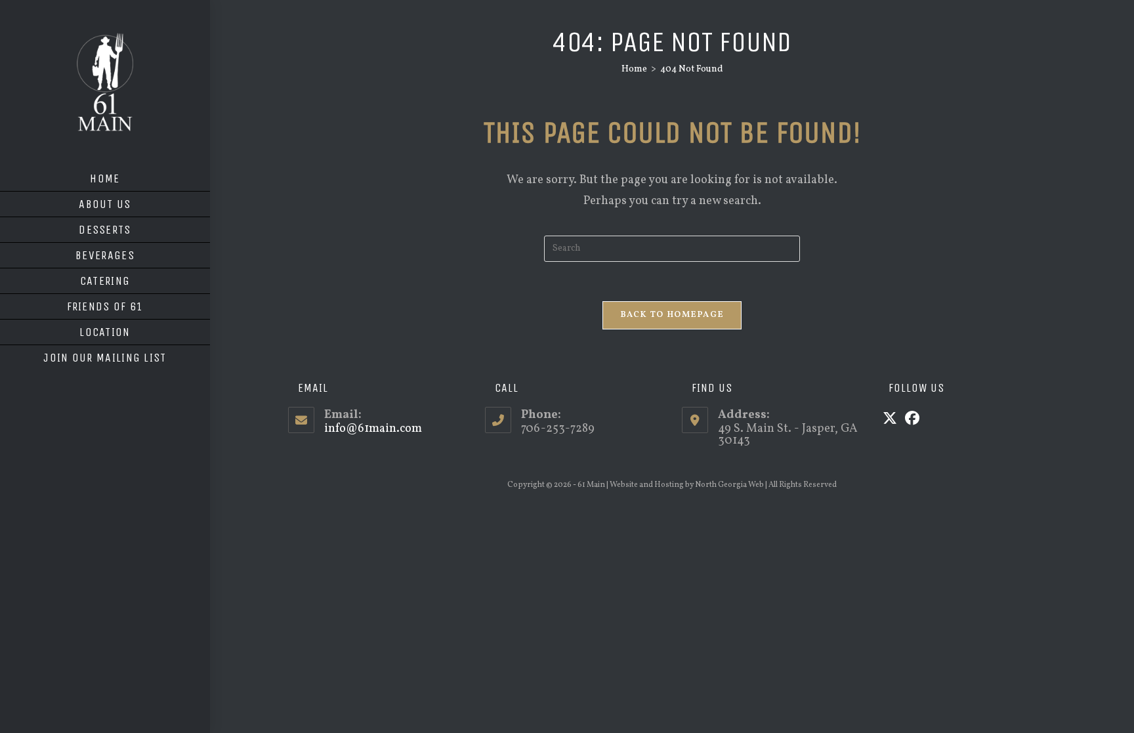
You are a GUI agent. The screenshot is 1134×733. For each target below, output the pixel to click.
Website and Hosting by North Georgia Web (687, 485)
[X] (890, 420)
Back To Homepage (672, 315)
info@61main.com (373, 429)
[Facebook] (912, 420)
